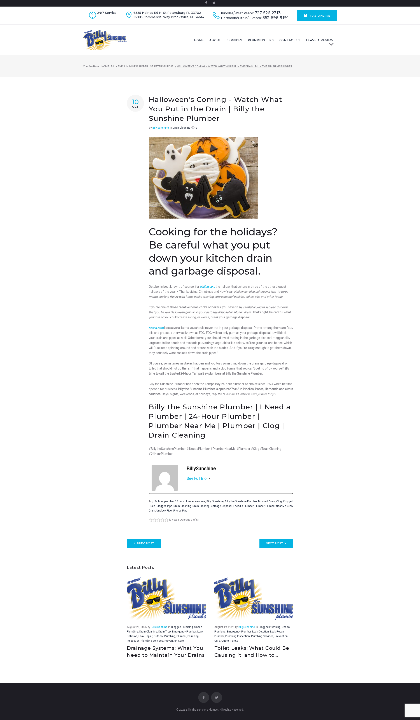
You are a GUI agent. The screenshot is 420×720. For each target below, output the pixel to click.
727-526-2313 (268, 13)
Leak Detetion (260, 631)
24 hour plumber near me (190, 501)
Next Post (274, 543)
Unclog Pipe (180, 510)
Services (234, 40)
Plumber (259, 506)
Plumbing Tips (261, 40)
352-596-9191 (275, 18)
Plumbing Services (152, 640)
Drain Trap (164, 631)
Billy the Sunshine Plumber (241, 501)
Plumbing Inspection (237, 636)
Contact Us (290, 40)
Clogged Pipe (164, 506)
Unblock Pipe (164, 510)
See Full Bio (196, 478)
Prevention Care (174, 640)
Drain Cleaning (181, 127)
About (215, 40)
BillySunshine (160, 127)
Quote (225, 640)
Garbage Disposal (221, 506)
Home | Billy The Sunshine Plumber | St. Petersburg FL (138, 66)
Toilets (234, 640)
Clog (279, 501)
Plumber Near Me (276, 506)
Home (199, 40)
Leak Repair (145, 636)
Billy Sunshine (215, 501)
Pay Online (319, 15)
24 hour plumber (164, 501)
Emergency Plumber (184, 631)
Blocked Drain (266, 501)
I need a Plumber (243, 506)
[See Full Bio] (209, 478)
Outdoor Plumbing (164, 636)
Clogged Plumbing (182, 627)
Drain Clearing (201, 506)
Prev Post (145, 543)
